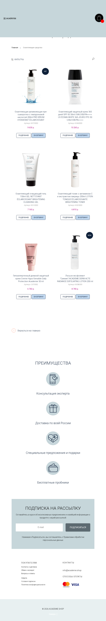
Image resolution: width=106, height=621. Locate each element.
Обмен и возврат (27, 570)
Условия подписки (28, 581)
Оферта (24, 578)
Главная (15, 48)
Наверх (52, 614)
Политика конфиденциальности (33, 585)
